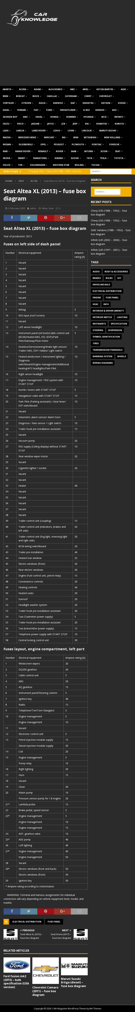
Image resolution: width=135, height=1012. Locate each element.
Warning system (102, 356)
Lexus (56, 130)
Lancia (20, 130)
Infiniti (118, 116)
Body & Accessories (116, 271)
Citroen (26, 102)
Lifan (71, 130)
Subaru (58, 158)
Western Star (61, 164)
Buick (36, 96)
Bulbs (109, 278)
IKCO (104, 116)
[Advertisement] (67, 59)
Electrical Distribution (26, 921)
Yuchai (95, 164)
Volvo (6, 164)
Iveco (20, 123)
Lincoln (87, 130)
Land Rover (39, 130)
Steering (98, 330)
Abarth (7, 89)
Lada (5, 130)
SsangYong (40, 158)
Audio (96, 271)
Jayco (50, 123)
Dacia (42, 102)
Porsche (114, 144)
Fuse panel (54, 921)
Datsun (105, 102)
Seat (117, 151)
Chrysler (8, 102)
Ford (49, 110)
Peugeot (59, 144)
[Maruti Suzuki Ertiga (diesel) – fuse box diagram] (74, 966)
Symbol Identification (106, 336)
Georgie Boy (10, 116)
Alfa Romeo (55, 89)
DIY (119, 278)
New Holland (112, 137)
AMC (72, 89)
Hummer (71, 116)
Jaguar (35, 123)
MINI (75, 137)
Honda (54, 116)
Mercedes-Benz (27, 137)
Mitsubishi (90, 137)
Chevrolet (105, 96)
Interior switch (102, 317)
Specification (119, 323)
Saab (73, 151)
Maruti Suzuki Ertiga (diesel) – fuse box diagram (73, 982)
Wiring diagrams (103, 362)
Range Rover (22, 151)
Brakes (97, 278)
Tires (96, 343)
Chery (87, 96)
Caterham (71, 96)
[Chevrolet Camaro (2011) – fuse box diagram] (45, 970)
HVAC (95, 304)
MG (64, 137)
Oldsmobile (26, 144)
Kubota (119, 123)
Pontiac (97, 144)
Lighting (122, 317)
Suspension (115, 330)
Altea (44, 208)
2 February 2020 (16, 208)
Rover (59, 151)
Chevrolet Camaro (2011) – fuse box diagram (45, 991)
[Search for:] (110, 171)
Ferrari (21, 110)
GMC (25, 116)
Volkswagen (37, 164)
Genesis (99, 110)
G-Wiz (86, 110)
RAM (5, 151)
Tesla (103, 158)
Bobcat (20, 96)
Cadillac (52, 96)
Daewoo (58, 102)
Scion (104, 151)
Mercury (49, 137)
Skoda (6, 158)
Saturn (88, 151)
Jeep (75, 123)
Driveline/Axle (101, 284)
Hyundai (88, 116)
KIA (87, 123)
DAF (73, 102)
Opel (43, 144)
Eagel (6, 110)
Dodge (122, 102)
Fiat (36, 110)
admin (33, 208)
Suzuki (75, 158)
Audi (123, 89)
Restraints (99, 323)
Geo (114, 110)
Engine (97, 297)
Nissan (7, 144)
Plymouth (78, 144)
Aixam (37, 89)
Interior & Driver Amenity (108, 310)
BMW (5, 96)
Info (106, 304)
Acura (22, 89)
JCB (63, 123)
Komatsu (101, 123)
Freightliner (67, 110)
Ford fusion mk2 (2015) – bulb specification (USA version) (16, 981)
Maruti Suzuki (107, 130)
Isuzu (6, 123)
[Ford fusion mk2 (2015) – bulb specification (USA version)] (17, 965)
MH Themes (95, 1008)
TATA (89, 158)
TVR (20, 164)
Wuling (79, 164)
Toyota (118, 158)
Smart (21, 158)
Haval (39, 116)
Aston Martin (104, 89)
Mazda (7, 137)
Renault (43, 151)
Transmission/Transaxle (108, 349)
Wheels (121, 356)
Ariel (86, 89)
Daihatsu (88, 102)
